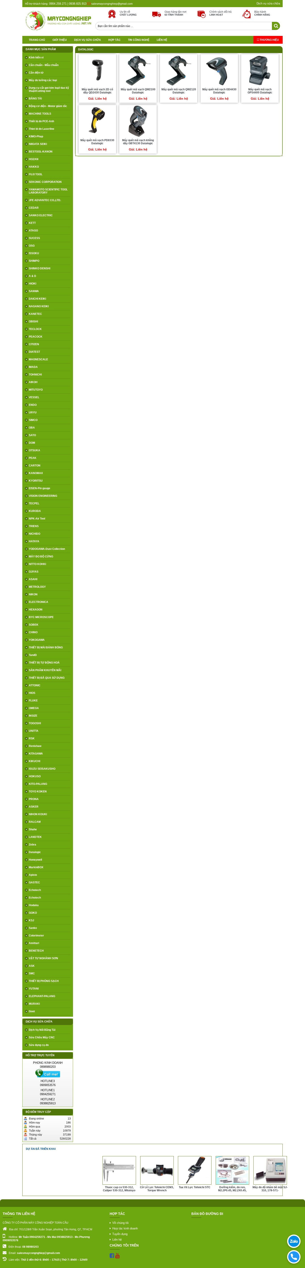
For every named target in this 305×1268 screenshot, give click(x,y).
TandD (33, 655)
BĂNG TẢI (35, 98)
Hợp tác (114, 39)
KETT (32, 223)
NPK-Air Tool (37, 518)
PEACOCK (35, 336)
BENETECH (36, 950)
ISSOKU (34, 253)
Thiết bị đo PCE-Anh (41, 121)
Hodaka (34, 905)
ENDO (33, 404)
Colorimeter (36, 935)
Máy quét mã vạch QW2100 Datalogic (138, 91)
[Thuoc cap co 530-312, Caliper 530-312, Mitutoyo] (81, 1183)
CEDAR (34, 207)
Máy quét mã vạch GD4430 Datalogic (219, 91)
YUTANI (34, 988)
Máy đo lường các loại (43, 80)
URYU (33, 412)
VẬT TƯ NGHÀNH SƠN (43, 958)
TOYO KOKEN (38, 791)
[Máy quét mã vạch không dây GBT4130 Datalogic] (138, 136)
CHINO (33, 632)
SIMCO (33, 420)
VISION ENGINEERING (43, 495)
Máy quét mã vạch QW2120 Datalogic (178, 91)
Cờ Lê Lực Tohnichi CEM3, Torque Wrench (119, 1189)
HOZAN (33, 159)
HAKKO (34, 166)
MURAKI (34, 1003)
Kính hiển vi (36, 57)
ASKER (33, 806)
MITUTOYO (36, 389)
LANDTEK (35, 837)
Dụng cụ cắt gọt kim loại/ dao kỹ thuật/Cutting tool (49, 89)
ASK (32, 965)
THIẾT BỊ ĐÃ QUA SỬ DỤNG (47, 677)
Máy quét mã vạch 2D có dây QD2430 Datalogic (97, 91)
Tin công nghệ (138, 39)
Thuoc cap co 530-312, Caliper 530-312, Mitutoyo (81, 1189)
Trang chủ (37, 39)
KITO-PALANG (38, 784)
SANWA (34, 291)
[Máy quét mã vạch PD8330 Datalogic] (97, 136)
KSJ (31, 920)
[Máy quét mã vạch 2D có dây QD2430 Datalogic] (97, 85)
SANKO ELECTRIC (41, 215)
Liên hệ (162, 39)
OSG (32, 245)
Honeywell (35, 859)
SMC (32, 973)
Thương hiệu (269, 39)
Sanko (33, 928)
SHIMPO (34, 260)
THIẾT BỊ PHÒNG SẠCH (44, 981)
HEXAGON (35, 609)
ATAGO (33, 230)
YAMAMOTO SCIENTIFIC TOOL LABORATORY (48, 191)
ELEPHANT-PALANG (42, 996)
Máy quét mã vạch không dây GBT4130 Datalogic (138, 142)
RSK (32, 738)
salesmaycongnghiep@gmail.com (112, 3)
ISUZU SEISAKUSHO (42, 768)
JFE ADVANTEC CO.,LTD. (45, 200)
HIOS (32, 693)
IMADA (33, 367)
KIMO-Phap (36, 136)
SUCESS (34, 238)
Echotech (35, 890)
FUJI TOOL (35, 174)
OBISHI (33, 321)
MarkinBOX (36, 867)
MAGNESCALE (38, 359)
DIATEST (34, 351)
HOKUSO (35, 776)
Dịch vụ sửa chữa (268, 3)
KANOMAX (36, 473)
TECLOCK (35, 329)
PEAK (32, 458)
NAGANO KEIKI (39, 306)
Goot (32, 1011)
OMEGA (34, 708)
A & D (32, 276)
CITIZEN (34, 344)
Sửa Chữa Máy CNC (42, 1037)
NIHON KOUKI (38, 814)
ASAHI (33, 579)
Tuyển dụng (119, 1234)
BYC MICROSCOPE (41, 617)
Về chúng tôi (120, 1223)
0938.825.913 (77, 3)
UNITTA (33, 730)
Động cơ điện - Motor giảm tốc (48, 106)
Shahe (33, 829)
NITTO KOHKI (37, 564)
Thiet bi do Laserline (41, 128)
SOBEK (33, 624)
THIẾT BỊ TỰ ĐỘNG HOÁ (44, 662)
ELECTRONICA (38, 602)
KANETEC (35, 313)
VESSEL (34, 397)
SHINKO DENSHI (39, 268)
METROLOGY (37, 586)
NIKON (33, 594)
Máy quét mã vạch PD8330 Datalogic (97, 142)
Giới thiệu (59, 39)
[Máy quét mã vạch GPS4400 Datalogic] (260, 85)
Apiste (33, 874)
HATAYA (34, 541)
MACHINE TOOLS (40, 113)
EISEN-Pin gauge (39, 488)
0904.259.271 (57, 3)
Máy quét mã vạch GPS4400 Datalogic (260, 91)
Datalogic (35, 852)
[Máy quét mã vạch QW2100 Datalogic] (138, 85)
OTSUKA (34, 450)
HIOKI (32, 283)
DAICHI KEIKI (37, 298)
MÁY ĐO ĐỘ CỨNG (41, 556)
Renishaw (35, 746)
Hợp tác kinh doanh (125, 1228)
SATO (32, 435)
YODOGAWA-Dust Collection (47, 548)
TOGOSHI (35, 723)
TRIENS (34, 526)
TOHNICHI (35, 374)
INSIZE (33, 715)
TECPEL (34, 503)
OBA (32, 427)
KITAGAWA (36, 753)
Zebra (32, 844)
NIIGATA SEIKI (38, 144)
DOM (32, 442)
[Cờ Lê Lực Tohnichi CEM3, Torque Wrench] (119, 1183)
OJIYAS (33, 571)
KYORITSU (36, 480)
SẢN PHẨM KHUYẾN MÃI (45, 670)
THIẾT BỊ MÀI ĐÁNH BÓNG (46, 647)
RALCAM (35, 821)
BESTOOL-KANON (40, 151)
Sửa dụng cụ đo (39, 1045)
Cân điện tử (36, 72)
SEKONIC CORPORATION (45, 181)
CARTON (34, 465)
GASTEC (34, 882)
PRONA (34, 799)
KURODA (35, 511)
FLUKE (33, 700)
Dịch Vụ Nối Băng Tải (42, 1029)
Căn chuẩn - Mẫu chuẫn (43, 65)
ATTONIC (34, 685)
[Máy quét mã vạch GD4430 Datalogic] (219, 85)
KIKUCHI (34, 761)
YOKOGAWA (37, 639)
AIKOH (33, 382)
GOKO (33, 912)
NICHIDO (34, 533)
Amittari (34, 943)
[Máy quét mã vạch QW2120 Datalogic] (178, 85)
